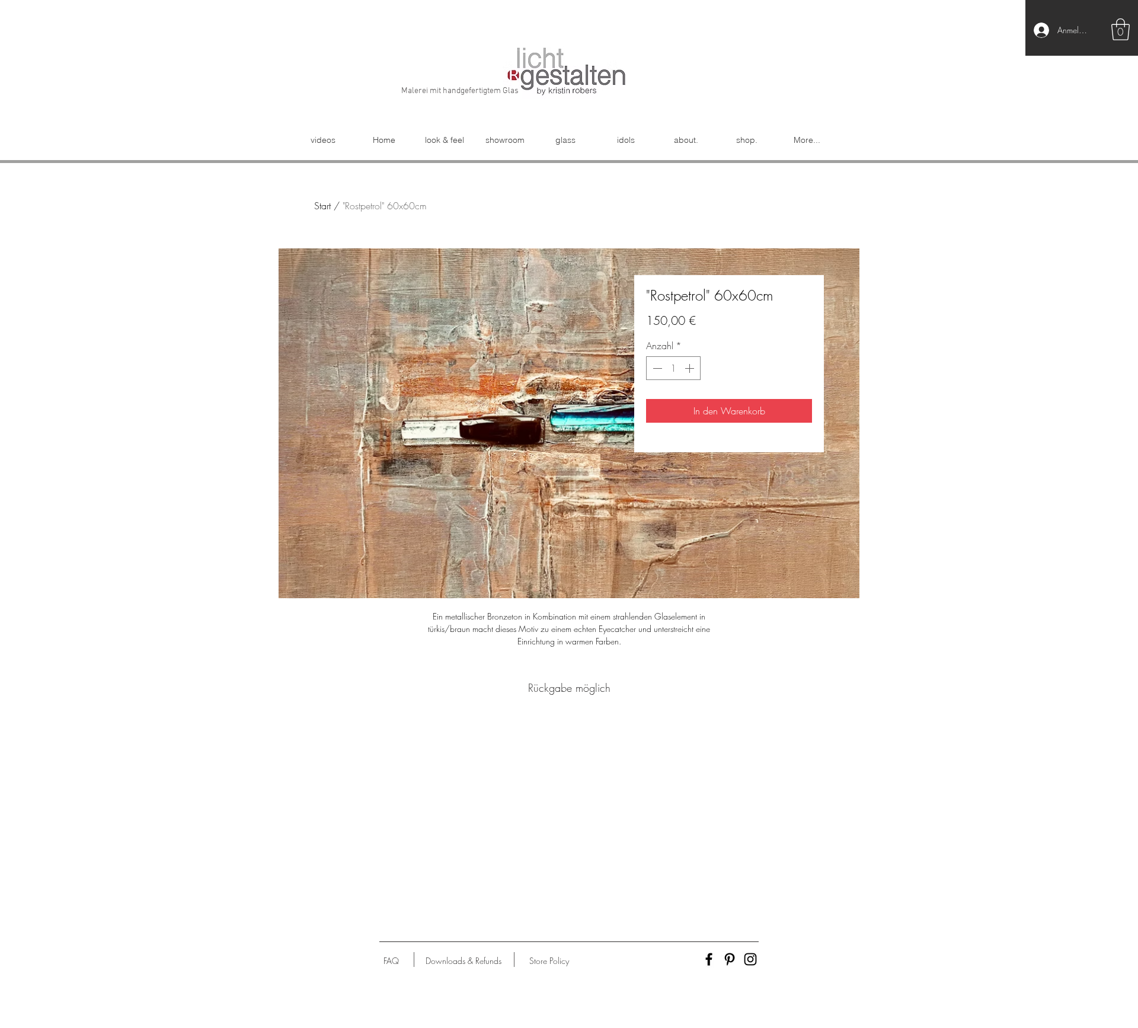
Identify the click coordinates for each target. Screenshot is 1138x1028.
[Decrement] (656, 368)
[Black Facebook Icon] (709, 959)
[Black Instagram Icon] (750, 959)
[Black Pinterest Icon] (729, 959)
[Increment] (690, 368)
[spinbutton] (673, 368)
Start (322, 205)
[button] (1120, 29)
